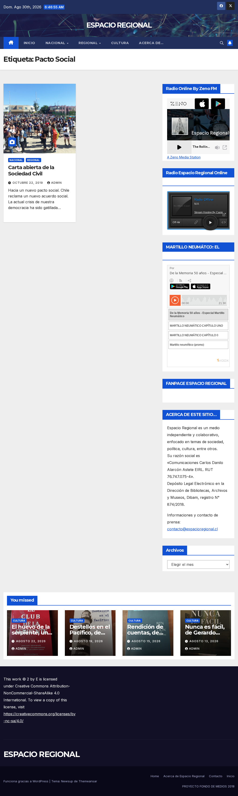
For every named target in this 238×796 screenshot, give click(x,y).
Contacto (215, 776)
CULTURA (120, 43)
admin (56, 182)
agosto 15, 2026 (146, 641)
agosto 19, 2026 (88, 641)
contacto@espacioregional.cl (192, 529)
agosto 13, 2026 (203, 641)
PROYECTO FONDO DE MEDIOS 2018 (208, 786)
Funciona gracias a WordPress (26, 781)
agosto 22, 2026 (31, 641)
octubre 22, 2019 (28, 182)
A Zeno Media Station (184, 157)
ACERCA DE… (151, 43)
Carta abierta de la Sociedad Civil (31, 170)
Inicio (29, 43)
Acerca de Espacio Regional (184, 776)
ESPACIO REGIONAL (119, 25)
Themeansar (88, 781)
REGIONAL (89, 43)
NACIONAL (56, 43)
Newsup (67, 781)
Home (155, 776)
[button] (222, 43)
